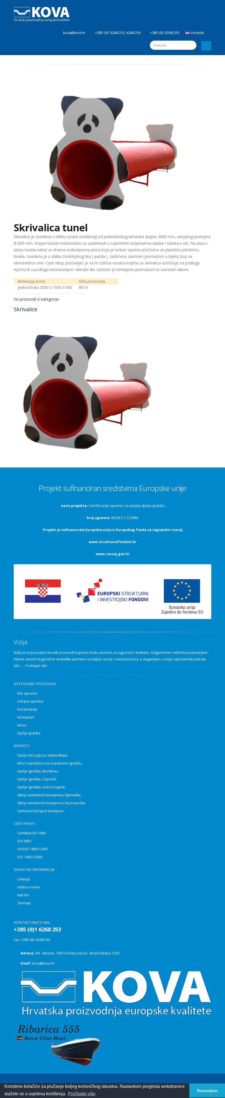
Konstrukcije (27, 709)
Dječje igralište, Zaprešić (37, 779)
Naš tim (23, 895)
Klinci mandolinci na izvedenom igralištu (49, 763)
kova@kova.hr (43, 963)
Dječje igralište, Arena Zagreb (41, 787)
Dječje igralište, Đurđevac (37, 771)
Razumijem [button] (207, 1090)
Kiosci (22, 725)
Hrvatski (197, 32)
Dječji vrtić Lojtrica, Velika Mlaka (42, 755)
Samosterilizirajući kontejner (40, 811)
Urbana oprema (30, 701)
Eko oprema (27, 693)
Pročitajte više (36, 665)
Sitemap (24, 903)
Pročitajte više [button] (81, 1093)
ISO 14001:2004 (29, 857)
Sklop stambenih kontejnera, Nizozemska (51, 803)
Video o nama (28, 887)
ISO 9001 (24, 841)
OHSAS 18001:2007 (32, 849)
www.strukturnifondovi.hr (112, 542)
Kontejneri (25, 717)
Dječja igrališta (28, 733)
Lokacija (23, 879)
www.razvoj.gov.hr (113, 554)
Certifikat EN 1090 (31, 833)
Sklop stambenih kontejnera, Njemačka (49, 795)
